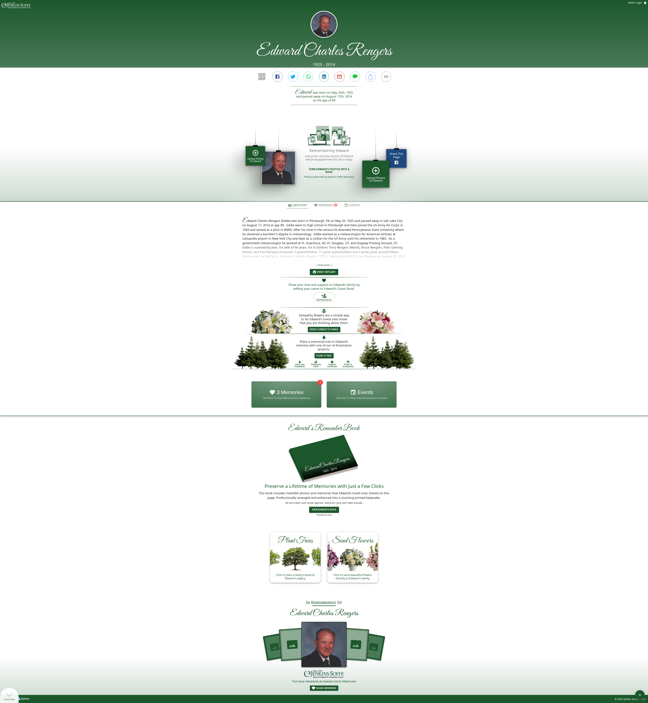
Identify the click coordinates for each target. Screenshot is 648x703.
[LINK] (386, 77)
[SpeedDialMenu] (640, 695)
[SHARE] (371, 77)
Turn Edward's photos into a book (329, 170)
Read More (324, 265)
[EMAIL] (339, 77)
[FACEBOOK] (277, 77)
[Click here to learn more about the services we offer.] (324, 674)
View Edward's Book (324, 509)
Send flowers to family (323, 329)
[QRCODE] (262, 77)
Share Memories (326, 688)
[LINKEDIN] (324, 77)
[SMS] (355, 77)
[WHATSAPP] (308, 77)
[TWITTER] (293, 77)
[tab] (297, 205)
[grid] (324, 158)
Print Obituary (326, 272)
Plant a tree (324, 355)
